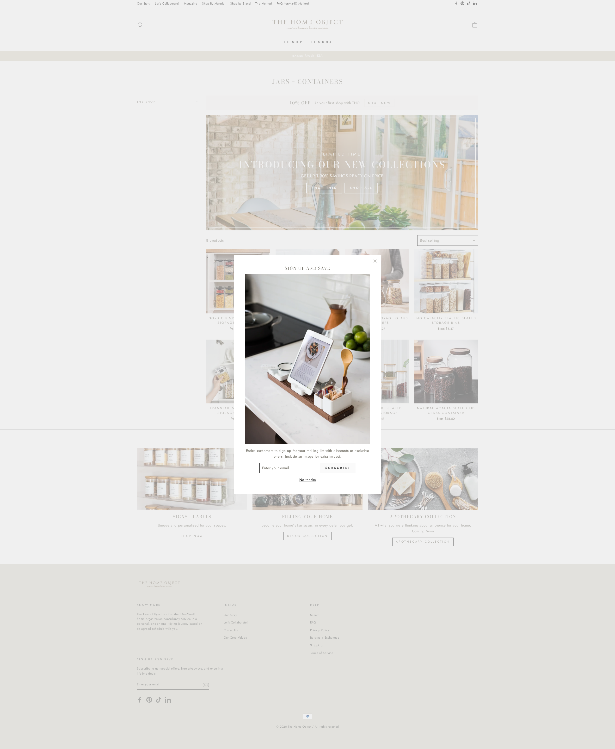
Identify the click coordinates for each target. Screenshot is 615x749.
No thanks (307, 479)
